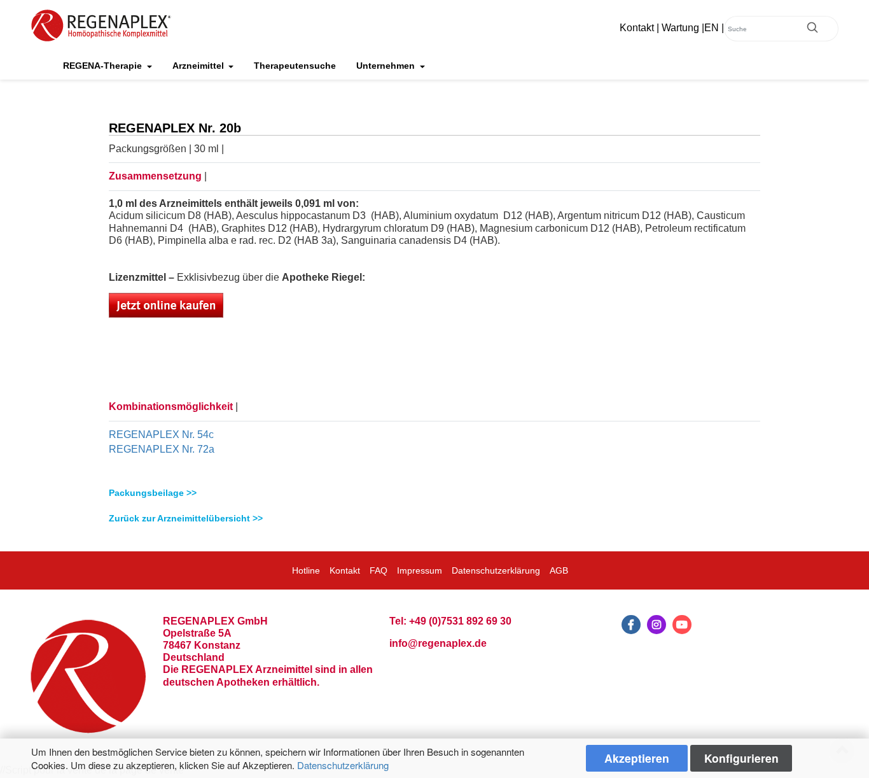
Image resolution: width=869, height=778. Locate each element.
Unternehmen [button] (386, 65)
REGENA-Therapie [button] (103, 65)
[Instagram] (656, 624)
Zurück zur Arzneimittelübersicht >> (186, 518)
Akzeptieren (636, 758)
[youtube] (682, 624)
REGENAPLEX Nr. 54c (161, 434)
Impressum (419, 570)
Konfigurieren (741, 758)
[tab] (434, 493)
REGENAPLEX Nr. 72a (161, 449)
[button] (434, 493)
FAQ (378, 570)
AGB (559, 570)
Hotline (306, 570)
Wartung (680, 27)
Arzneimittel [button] (199, 65)
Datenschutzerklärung (343, 765)
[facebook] (631, 624)
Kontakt (637, 27)
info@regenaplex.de (438, 643)
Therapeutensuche (295, 65)
